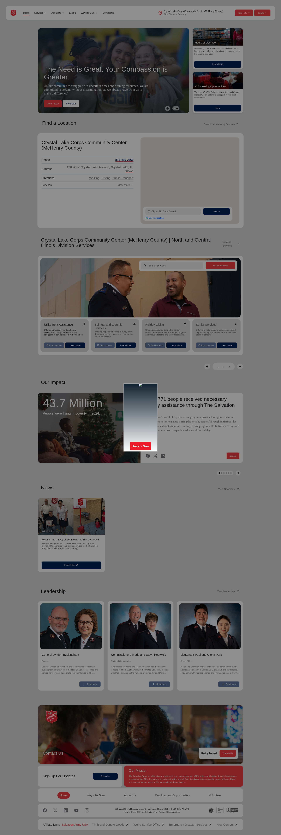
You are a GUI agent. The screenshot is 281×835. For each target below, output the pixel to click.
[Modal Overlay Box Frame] (140, 417)
